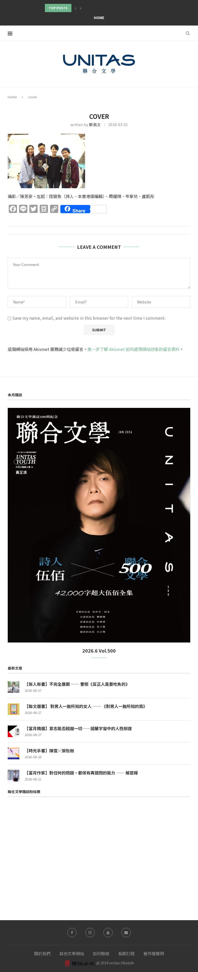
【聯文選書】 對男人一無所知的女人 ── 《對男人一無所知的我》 (85, 706)
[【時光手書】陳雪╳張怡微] (13, 753)
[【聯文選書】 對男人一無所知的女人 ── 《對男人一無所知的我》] (13, 709)
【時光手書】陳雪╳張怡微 (49, 750)
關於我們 (42, 953)
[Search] (187, 33)
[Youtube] (108, 932)
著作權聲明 (153, 953)
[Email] (126, 932)
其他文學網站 (71, 953)
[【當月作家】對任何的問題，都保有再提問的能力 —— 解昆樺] (13, 775)
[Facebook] (72, 932)
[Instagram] (90, 932)
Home (99, 17)
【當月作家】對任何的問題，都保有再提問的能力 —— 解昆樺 (81, 773)
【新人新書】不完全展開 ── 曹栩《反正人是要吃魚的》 (77, 684)
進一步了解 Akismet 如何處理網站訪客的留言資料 (133, 349)
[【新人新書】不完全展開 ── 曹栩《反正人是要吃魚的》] (13, 687)
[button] (75, 8)
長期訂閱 (126, 953)
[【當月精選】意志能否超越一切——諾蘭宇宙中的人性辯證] (13, 731)
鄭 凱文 (95, 124)
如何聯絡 (101, 953)
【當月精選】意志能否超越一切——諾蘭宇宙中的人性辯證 (78, 728)
